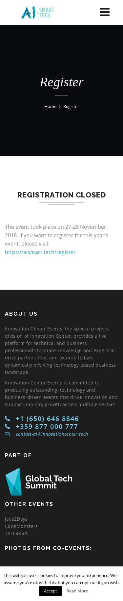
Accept (50, 591)
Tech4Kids (17, 533)
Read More (77, 591)
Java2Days (16, 519)
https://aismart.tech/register (40, 252)
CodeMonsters (21, 526)
